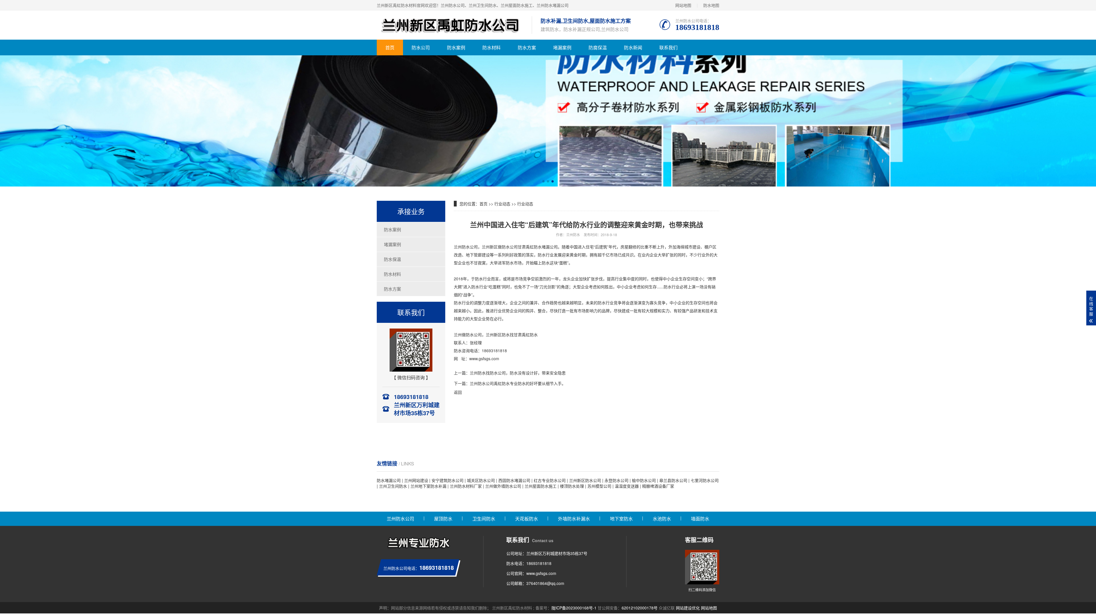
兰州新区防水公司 (585, 480)
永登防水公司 (616, 480)
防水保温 (392, 259)
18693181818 (538, 563)
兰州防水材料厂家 (466, 486)
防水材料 (491, 47)
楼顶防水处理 (572, 486)
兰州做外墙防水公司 (503, 486)
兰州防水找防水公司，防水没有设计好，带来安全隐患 (518, 373)
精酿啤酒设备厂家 (658, 486)
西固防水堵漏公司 (514, 480)
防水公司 (421, 47)
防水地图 (711, 5)
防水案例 (456, 47)
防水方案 (527, 47)
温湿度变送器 (627, 486)
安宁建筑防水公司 (448, 480)
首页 (389, 47)
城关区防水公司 (481, 480)
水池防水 (662, 518)
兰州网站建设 (416, 480)
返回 (458, 392)
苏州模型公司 (599, 486)
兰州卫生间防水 (393, 486)
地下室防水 (621, 518)
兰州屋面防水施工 (541, 486)
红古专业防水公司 (550, 480)
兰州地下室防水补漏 (428, 486)
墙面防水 (700, 518)
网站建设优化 (688, 608)
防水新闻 (633, 47)
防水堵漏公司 (389, 480)
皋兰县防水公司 (673, 480)
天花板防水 (526, 518)
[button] (543, 181)
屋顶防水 (443, 518)
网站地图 (683, 5)
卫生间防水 (483, 518)
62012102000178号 (640, 608)
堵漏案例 (562, 47)
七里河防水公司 (705, 480)
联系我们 (668, 47)
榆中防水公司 (644, 480)
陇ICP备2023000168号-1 (574, 608)
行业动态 (502, 203)
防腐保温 (598, 47)
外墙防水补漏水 (574, 518)
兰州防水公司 (400, 518)
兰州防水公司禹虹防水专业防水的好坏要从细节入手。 (518, 383)
